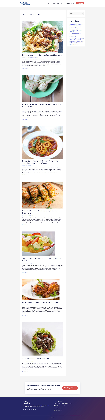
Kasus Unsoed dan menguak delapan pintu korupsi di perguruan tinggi (75, 35)
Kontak (72, 3)
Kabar (62, 3)
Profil (49, 3)
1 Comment (24, 263)
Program (53, 3)
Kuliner (35, 57)
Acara (58, 3)
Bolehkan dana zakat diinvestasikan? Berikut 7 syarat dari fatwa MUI (75, 30)
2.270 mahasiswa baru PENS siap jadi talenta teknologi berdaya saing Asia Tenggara (75, 26)
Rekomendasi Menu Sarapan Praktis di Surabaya (42, 55)
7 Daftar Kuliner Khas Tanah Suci (35, 359)
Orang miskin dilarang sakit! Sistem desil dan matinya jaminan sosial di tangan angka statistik (76, 43)
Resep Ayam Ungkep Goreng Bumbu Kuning (40, 302)
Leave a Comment (26, 57)
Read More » (24, 68)
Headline (32, 57)
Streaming (67, 3)
